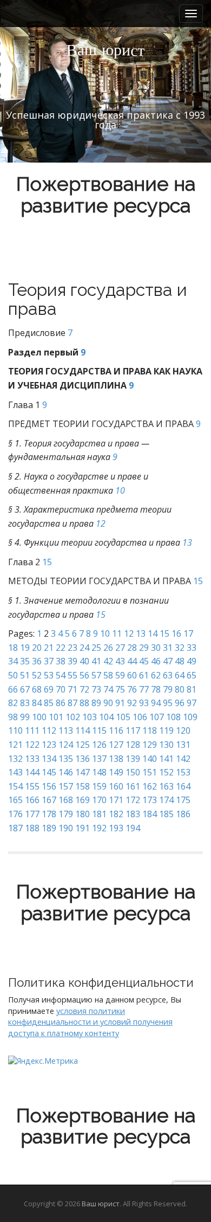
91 (120, 703)
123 (49, 745)
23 (72, 648)
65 (191, 675)
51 (25, 675)
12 (101, 523)
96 (179, 703)
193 (116, 828)
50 (13, 675)
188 (32, 828)
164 (183, 786)
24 (84, 648)
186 (183, 814)
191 (82, 828)
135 (65, 759)
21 (49, 648)
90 (108, 703)
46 (156, 661)
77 (144, 689)
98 (13, 717)
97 (191, 703)
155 (32, 786)
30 (156, 648)
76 (132, 689)
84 (37, 703)
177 (32, 814)
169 (82, 800)
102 (72, 717)
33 (191, 648)
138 (116, 759)
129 (149, 745)
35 (25, 661)
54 (60, 675)
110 (15, 730)
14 (152, 633)
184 (149, 814)
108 (173, 717)
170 (99, 800)
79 (168, 689)
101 (56, 717)
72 (84, 689)
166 (32, 800)
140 (149, 759)
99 (25, 717)
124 (65, 745)
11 (117, 633)
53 (49, 675)
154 (15, 786)
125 (82, 745)
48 (179, 661)
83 (25, 703)
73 (96, 689)
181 (99, 814)
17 (188, 633)
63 (168, 675)
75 (120, 689)
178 (49, 814)
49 (191, 661)
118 (149, 730)
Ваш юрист (101, 1203)
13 (187, 542)
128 (133, 745)
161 (133, 786)
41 (96, 661)
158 (82, 786)
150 (133, 772)
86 (60, 703)
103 (89, 717)
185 (166, 814)
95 (168, 703)
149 (116, 772)
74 (108, 689)
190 (65, 828)
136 (82, 759)
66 (13, 689)
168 (65, 800)
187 (15, 828)
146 (65, 772)
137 (99, 759)
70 (60, 689)
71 (72, 689)
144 (32, 772)
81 (191, 689)
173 (149, 800)
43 (120, 661)
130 (166, 745)
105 (123, 717)
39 (72, 661)
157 (65, 786)
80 (179, 689)
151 (149, 772)
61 (144, 675)
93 (144, 703)
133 (32, 759)
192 (99, 828)
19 (25, 648)
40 (84, 661)
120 (183, 730)
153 (183, 772)
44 (132, 661)
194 (133, 828)
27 (120, 648)
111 (32, 730)
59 (120, 675)
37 (49, 661)
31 (168, 648)
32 (179, 648)
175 (183, 800)
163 (166, 786)
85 (49, 703)
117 (133, 730)
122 (32, 745)
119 (166, 730)
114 (82, 730)
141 (166, 759)
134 (49, 759)
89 (96, 703)
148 (99, 772)
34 (13, 661)
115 (99, 730)
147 (82, 772)
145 (49, 772)
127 (116, 745)
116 (116, 730)
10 (120, 490)
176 (15, 814)
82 (13, 703)
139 (133, 759)
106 (140, 717)
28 (132, 648)
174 (166, 800)
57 (96, 675)
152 (166, 772)
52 (37, 675)
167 (49, 800)
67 (25, 689)
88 (84, 703)
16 (176, 633)
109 (190, 717)
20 (37, 648)
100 (39, 717)
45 (144, 661)
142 (183, 759)
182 (116, 814)
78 (156, 689)
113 (65, 730)
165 (15, 800)
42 (108, 661)
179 (65, 814)
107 (156, 717)
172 (133, 800)
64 (179, 675)
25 (96, 648)
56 (84, 675)
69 (49, 689)
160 (116, 786)
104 (106, 717)
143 (15, 772)
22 (60, 648)
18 (13, 648)
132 (15, 759)
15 (47, 562)
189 (49, 828)
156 (49, 786)
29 (144, 648)
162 (149, 786)
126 (99, 745)
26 (108, 648)
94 (156, 703)
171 (116, 800)
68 (37, 689)
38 (60, 661)
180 (82, 814)
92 (132, 703)
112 (49, 730)
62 (156, 675)
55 (72, 675)
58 (108, 675)
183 (133, 814)
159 (99, 786)
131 (183, 745)
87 (72, 703)
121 (15, 745)
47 (168, 661)
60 (132, 675)
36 (37, 661)
